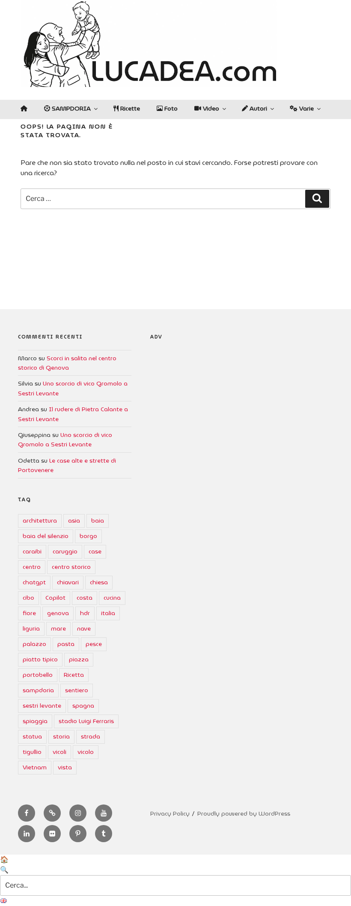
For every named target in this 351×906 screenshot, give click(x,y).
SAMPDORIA (70, 108)
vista (65, 767)
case (95, 551)
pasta (65, 644)
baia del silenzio (45, 536)
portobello (38, 674)
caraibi (32, 551)
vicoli (59, 751)
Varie (305, 108)
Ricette (129, 108)
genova (58, 613)
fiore (29, 613)
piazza (79, 659)
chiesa (99, 582)
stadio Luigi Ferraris (86, 721)
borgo (88, 536)
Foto (170, 108)
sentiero (76, 690)
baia (97, 520)
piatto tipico (40, 659)
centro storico (71, 566)
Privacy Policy (170, 813)
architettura (40, 520)
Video (210, 108)
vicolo (85, 751)
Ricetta (74, 674)
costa (84, 597)
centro (32, 566)
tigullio (32, 751)
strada (90, 736)
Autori (257, 108)
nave (84, 628)
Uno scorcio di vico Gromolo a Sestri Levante (65, 439)
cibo (28, 597)
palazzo (34, 644)
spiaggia (35, 721)
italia (108, 613)
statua (32, 736)
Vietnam (35, 767)
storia (61, 736)
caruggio (65, 551)
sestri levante (42, 705)
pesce (94, 644)
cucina (112, 597)
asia (74, 520)
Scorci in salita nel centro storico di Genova (67, 362)
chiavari (68, 582)
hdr (85, 613)
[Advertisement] (241, 429)
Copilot (55, 597)
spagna (83, 705)
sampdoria (38, 690)
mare (58, 628)
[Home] (24, 108)
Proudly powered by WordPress (243, 813)
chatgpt (34, 582)
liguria (31, 628)
